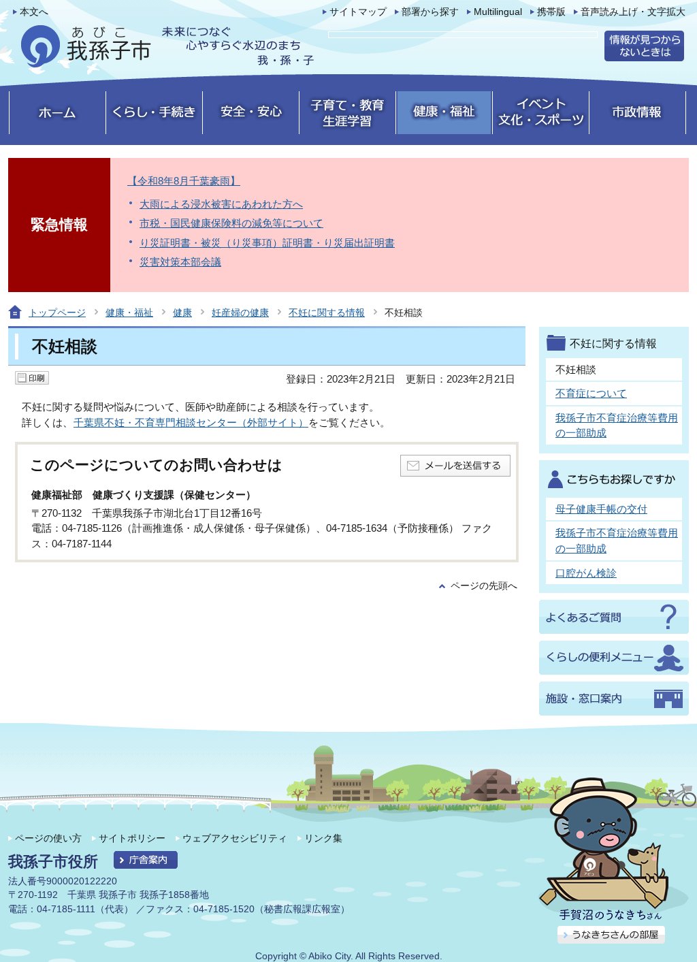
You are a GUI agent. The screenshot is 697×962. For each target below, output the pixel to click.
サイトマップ (358, 12)
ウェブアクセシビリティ (234, 838)
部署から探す (430, 12)
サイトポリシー (132, 838)
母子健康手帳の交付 (601, 509)
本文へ (34, 12)
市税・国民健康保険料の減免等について (231, 223)
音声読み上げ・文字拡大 (633, 12)
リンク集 (323, 838)
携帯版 (551, 12)
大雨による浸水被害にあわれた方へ (221, 204)
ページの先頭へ (484, 586)
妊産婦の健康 (240, 312)
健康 (182, 312)
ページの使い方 (48, 838)
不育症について (591, 393)
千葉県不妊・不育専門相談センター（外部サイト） (191, 422)
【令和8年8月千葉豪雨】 (183, 181)
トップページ (57, 312)
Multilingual (498, 12)
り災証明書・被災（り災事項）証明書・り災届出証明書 (267, 242)
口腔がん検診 (586, 573)
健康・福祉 (129, 312)
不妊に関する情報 (327, 312)
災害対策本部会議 (180, 262)
